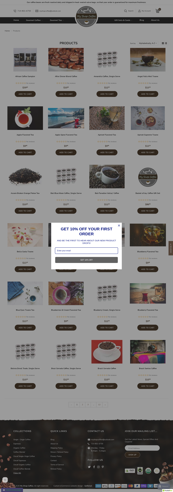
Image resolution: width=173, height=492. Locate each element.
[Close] (119, 225)
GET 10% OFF (86, 260)
